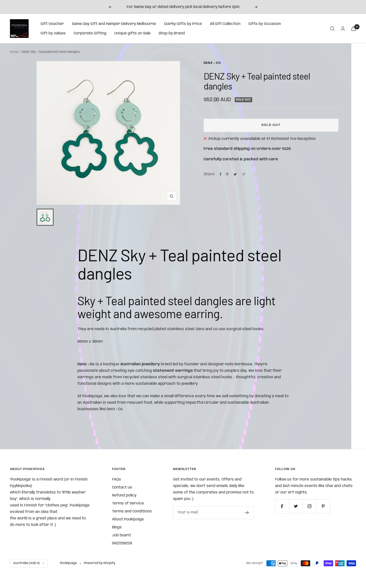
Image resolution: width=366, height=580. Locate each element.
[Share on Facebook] (221, 174)
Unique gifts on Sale (132, 33)
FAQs (116, 480)
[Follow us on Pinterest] (323, 506)
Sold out (271, 125)
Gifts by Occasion (264, 24)
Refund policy (124, 495)
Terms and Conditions (132, 511)
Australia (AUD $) (26, 563)
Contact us (122, 487)
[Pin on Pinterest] (227, 174)
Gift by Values (53, 33)
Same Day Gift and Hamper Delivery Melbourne (114, 24)
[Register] (247, 512)
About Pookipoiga (128, 519)
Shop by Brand (172, 33)
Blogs (117, 527)
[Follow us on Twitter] (296, 506)
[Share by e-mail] (243, 174)
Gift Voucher (52, 24)
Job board (121, 535)
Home (14, 52)
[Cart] (353, 28)
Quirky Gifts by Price (183, 24)
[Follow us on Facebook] (282, 506)
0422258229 (122, 543)
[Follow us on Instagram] (309, 506)
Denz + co (212, 63)
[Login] (343, 28)
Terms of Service (128, 503)
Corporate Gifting (90, 33)
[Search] (332, 28)
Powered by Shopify (99, 563)
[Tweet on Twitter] (235, 174)
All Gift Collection (225, 24)
